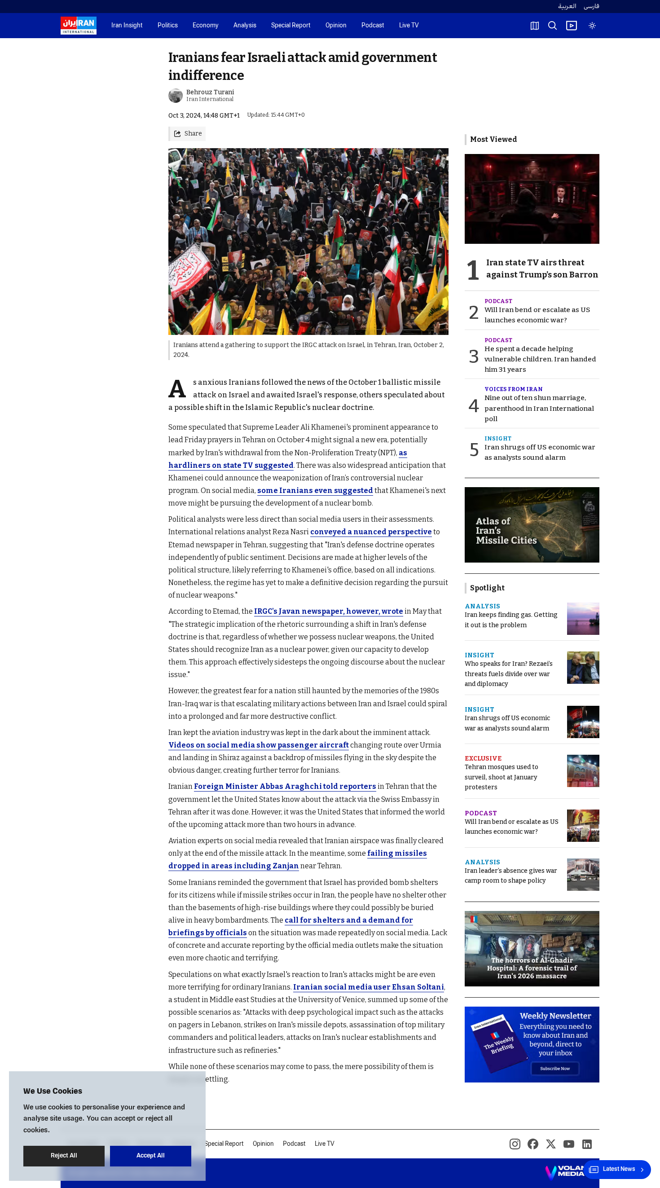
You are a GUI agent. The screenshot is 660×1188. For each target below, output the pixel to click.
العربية (567, 6)
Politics (168, 26)
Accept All (150, 1156)
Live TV (409, 26)
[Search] (552, 25)
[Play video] (571, 25)
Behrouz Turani (210, 92)
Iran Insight (127, 26)
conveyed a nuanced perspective (371, 532)
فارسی (591, 6)
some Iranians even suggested (315, 490)
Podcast (372, 26)
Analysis (244, 26)
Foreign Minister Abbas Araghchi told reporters (285, 786)
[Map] (534, 25)
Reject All (64, 1156)
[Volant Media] (568, 1173)
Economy (206, 26)
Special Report (291, 26)
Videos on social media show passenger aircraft (258, 745)
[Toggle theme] (592, 25)
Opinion (336, 26)
